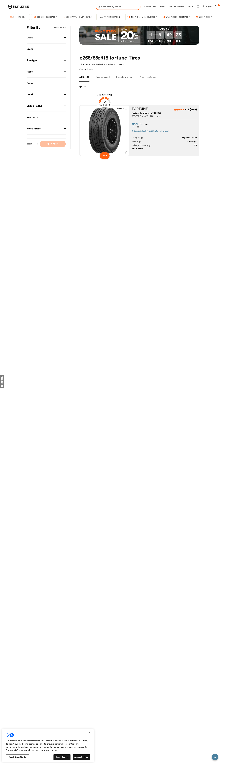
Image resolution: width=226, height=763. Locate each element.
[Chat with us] (215, 757)
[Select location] (198, 13)
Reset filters (60, 35)
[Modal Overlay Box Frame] (113, 3)
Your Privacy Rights (17, 757)
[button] (46, 45)
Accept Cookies (81, 757)
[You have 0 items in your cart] (216, 13)
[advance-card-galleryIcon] (126, 159)
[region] (48, 745)
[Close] (89, 732)
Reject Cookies (62, 757)
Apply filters (53, 151)
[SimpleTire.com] (18, 13)
